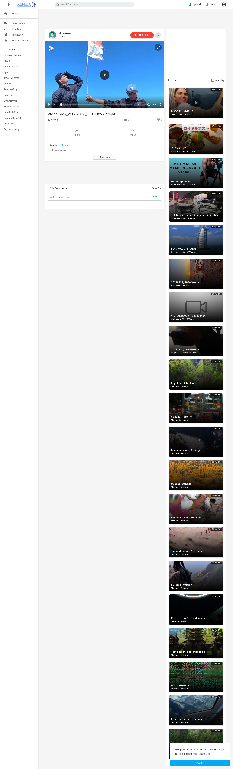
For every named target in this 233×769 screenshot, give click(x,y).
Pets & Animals (11, 66)
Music (7, 61)
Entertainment (11, 101)
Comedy (8, 95)
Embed (132, 135)
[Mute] (154, 104)
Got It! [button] (200, 763)
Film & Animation (12, 55)
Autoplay (219, 80)
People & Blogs (11, 89)
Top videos (17, 35)
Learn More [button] (204, 753)
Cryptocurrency (11, 129)
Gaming (8, 83)
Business (8, 123)
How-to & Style (11, 112)
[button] (225, 4)
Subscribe (143, 35)
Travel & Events (62, 145)
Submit (154, 196)
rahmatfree (64, 33)
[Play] (49, 104)
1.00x (144, 105)
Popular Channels (20, 40)
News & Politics (11, 106)
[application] (104, 74)
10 (148, 104)
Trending (16, 29)
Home (15, 13)
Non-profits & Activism (15, 118)
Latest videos (18, 23)
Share (77, 135)
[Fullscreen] (159, 104)
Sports (7, 72)
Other (7, 135)
